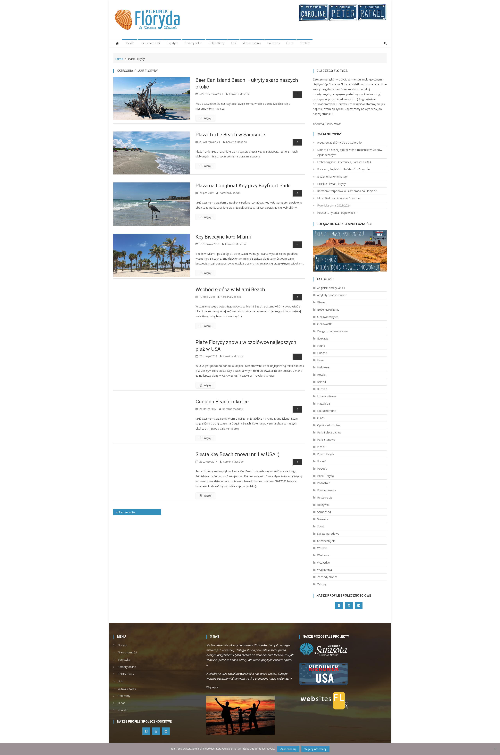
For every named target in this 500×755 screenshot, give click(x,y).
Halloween (323, 367)
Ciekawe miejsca (327, 317)
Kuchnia (322, 389)
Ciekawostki (324, 324)
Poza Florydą (325, 476)
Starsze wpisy (127, 512)
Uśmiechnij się (326, 541)
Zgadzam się (288, 749)
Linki (234, 43)
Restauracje (324, 497)
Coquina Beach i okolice (222, 402)
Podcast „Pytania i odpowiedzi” (336, 212)
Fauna (321, 346)
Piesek (321, 447)
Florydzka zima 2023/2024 (333, 205)
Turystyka (172, 43)
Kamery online (193, 43)
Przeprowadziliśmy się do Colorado (339, 142)
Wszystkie (323, 562)
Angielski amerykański (331, 288)
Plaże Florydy (325, 454)
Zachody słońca (327, 577)
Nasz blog (323, 403)
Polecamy (273, 43)
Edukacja (323, 338)
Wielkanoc (323, 555)
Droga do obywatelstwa (332, 331)
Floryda (129, 43)
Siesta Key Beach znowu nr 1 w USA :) (237, 454)
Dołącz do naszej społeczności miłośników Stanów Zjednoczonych (349, 152)
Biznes (321, 302)
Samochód (324, 512)
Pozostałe (323, 483)
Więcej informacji (315, 749)
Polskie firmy (217, 43)
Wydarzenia (324, 570)
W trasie (322, 548)
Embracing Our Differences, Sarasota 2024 (344, 162)
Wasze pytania (252, 43)
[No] (495, 749)
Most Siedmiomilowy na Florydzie (338, 198)
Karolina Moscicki (239, 94)
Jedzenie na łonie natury (332, 176)
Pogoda (322, 468)
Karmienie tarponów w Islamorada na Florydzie (347, 191)
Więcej (207, 118)
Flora (320, 360)
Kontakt (305, 43)
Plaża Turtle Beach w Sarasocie (230, 135)
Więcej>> (212, 687)
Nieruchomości (150, 43)
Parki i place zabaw (329, 432)
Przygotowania (326, 490)
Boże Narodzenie (328, 309)
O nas (290, 43)
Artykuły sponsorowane (332, 295)
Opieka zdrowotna (328, 425)
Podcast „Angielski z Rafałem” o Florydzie (343, 169)
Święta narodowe (328, 533)
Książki (321, 382)
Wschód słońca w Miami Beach (230, 289)
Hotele (321, 374)
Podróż (321, 461)
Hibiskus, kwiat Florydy (331, 184)
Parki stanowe (326, 439)
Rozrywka (323, 505)
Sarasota (323, 519)
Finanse (322, 353)
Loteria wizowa (327, 396)
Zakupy (321, 584)
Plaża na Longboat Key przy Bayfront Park (242, 186)
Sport (320, 526)
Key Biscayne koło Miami (223, 237)
